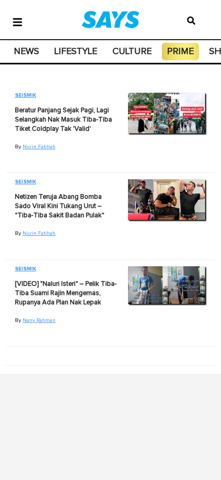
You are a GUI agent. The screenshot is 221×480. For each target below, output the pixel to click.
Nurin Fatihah (39, 146)
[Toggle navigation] (17, 21)
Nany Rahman (39, 320)
